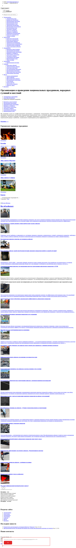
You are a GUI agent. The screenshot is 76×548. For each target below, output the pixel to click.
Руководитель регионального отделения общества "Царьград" (19, 527)
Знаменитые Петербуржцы (13, 33)
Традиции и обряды (12, 56)
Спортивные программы (13, 57)
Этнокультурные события (13, 66)
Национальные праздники (13, 21)
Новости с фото (10, 85)
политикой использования (27, 539)
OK (8, 542)
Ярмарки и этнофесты (12, 32)
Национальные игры (12, 28)
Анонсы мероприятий (12, 76)
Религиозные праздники (13, 73)
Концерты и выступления (13, 49)
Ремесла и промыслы (12, 30)
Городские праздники (12, 68)
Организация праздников (13, 50)
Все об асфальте (7, 206)
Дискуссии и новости (12, 84)
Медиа (5, 74)
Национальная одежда (12, 22)
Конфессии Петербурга (12, 20)
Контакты (6, 86)
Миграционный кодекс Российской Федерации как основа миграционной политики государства (28, 528)
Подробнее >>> (5, 121)
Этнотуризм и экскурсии (13, 54)
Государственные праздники (14, 69)
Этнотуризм (7, 37)
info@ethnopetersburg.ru (13, 1)
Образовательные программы (14, 52)
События (6, 64)
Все (8, 199)
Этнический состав (11, 18)
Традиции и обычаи (12, 29)
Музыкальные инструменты (14, 26)
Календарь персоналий (12, 38)
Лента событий (10, 77)
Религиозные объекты (12, 41)
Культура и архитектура (13, 34)
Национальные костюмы (13, 62)
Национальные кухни (12, 24)
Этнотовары (7, 61)
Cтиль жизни (10, 81)
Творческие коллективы (13, 25)
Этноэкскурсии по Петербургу (14, 44)
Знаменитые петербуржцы (13, 42)
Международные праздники (14, 72)
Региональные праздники (13, 70)
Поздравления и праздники (13, 80)
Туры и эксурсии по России (14, 46)
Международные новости (13, 78)
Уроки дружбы (10, 60)
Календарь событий (12, 65)
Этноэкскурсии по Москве (13, 45)
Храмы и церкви (11, 36)
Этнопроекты (7, 48)
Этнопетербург (7, 17)
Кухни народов (10, 82)
